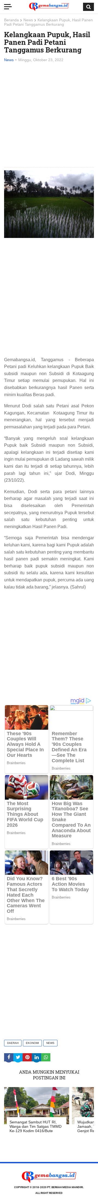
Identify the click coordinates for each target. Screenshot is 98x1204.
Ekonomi (32, 1042)
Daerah (13, 1042)
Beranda (11, 20)
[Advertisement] (49, 115)
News (28, 20)
